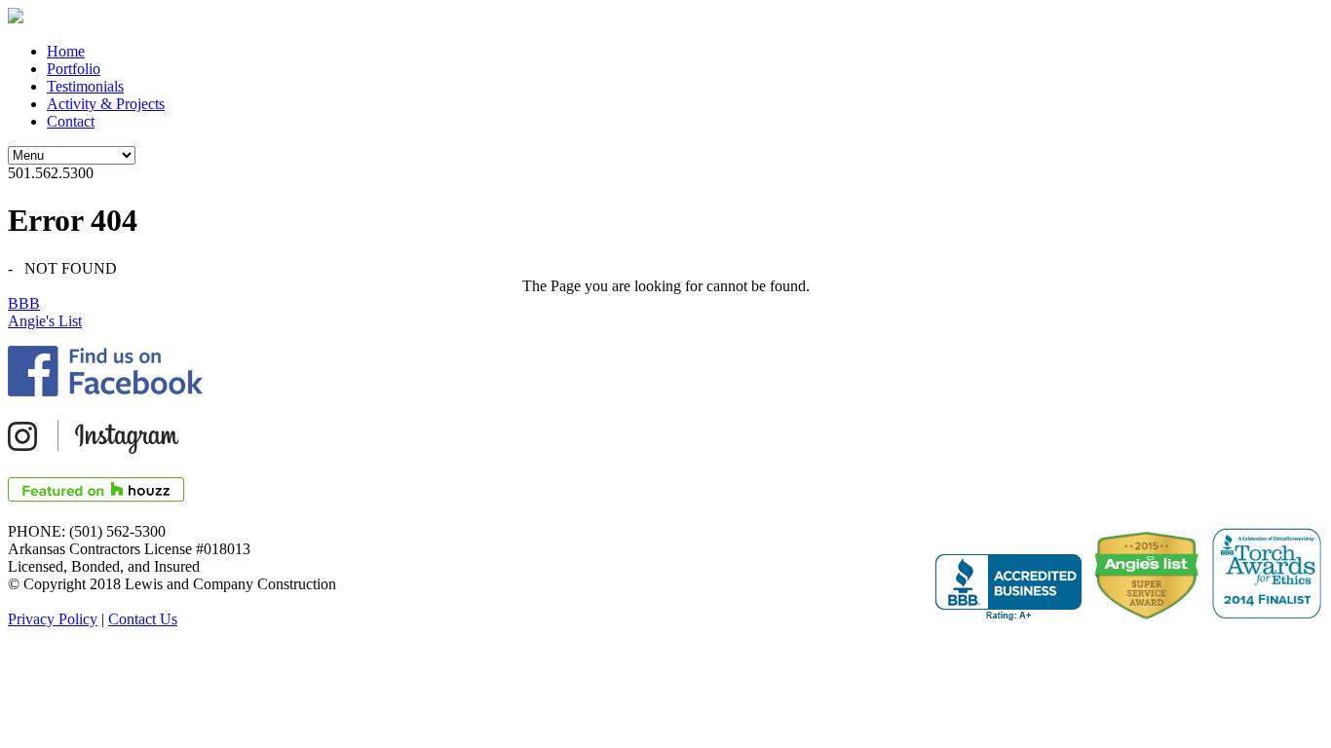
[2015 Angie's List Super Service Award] (1141, 578)
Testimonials (85, 86)
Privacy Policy (52, 619)
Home (66, 51)
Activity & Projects (106, 103)
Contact (71, 121)
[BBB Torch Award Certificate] (1261, 574)
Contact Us (142, 619)
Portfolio (73, 68)
